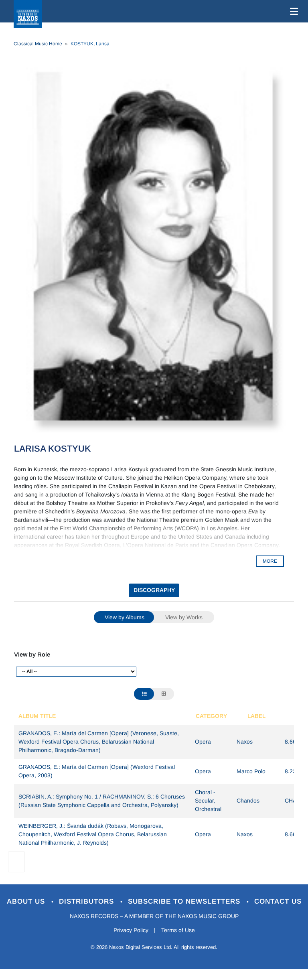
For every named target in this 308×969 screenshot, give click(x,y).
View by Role (32, 654)
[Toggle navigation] (292, 11)
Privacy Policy (130, 930)
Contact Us (278, 901)
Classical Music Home (38, 44)
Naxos (245, 741)
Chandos (248, 800)
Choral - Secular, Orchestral (208, 800)
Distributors (87, 901)
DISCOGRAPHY (154, 590)
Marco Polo (251, 771)
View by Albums (124, 617)
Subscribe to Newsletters (185, 901)
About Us (27, 901)
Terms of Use (178, 930)
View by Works (184, 617)
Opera (203, 741)
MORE (270, 561)
